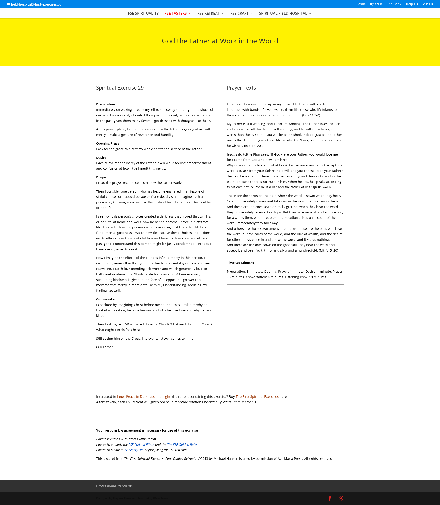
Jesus (362, 4)
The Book (394, 4)
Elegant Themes (124, 498)
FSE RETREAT (208, 14)
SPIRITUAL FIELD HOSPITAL (283, 14)
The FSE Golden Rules (182, 444)
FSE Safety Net (133, 450)
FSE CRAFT (239, 14)
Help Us (412, 4)
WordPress (160, 498)
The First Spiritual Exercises (262, 396)
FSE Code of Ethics (141, 444)
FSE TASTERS (176, 14)
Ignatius (376, 4)
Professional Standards (114, 486)
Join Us (427, 4)
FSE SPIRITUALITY (143, 14)
